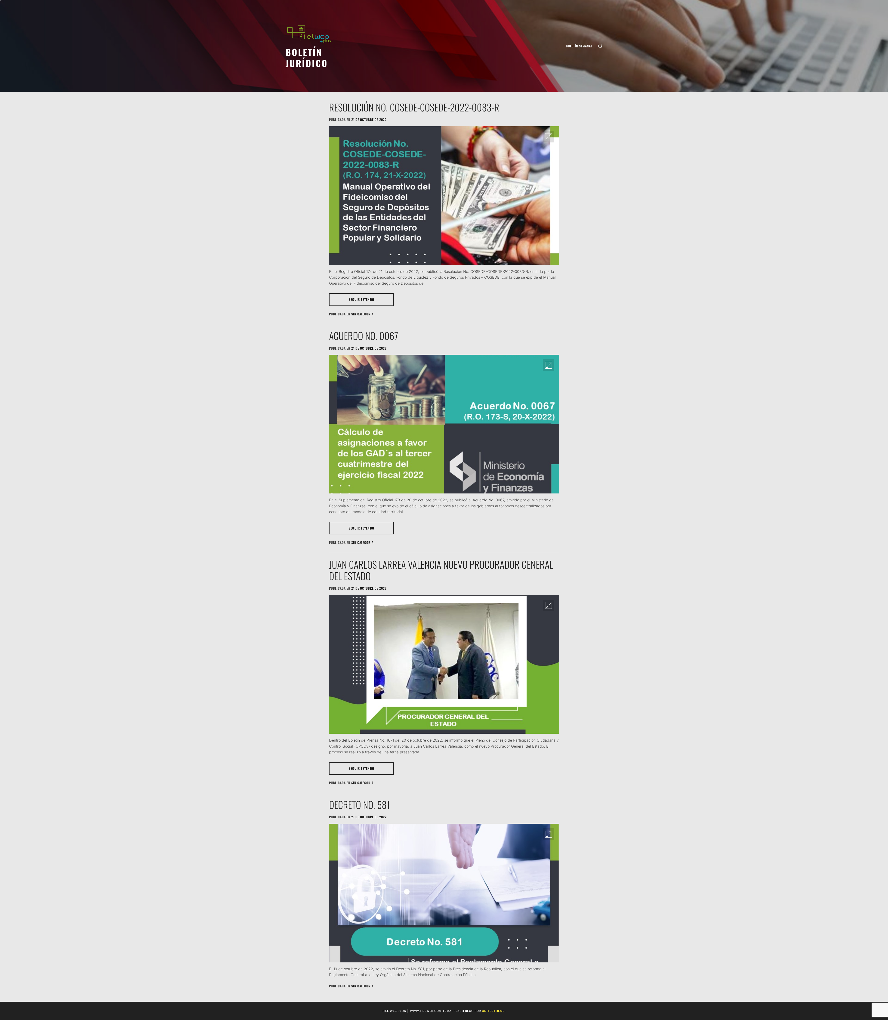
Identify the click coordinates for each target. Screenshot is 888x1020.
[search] (600, 45)
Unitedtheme (493, 1011)
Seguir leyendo (361, 299)
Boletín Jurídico (307, 57)
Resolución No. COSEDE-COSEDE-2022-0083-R (414, 107)
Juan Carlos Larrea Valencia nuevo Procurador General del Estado (441, 570)
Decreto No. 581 (359, 804)
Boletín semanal (579, 45)
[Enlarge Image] (548, 136)
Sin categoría (362, 313)
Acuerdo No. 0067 (363, 335)
